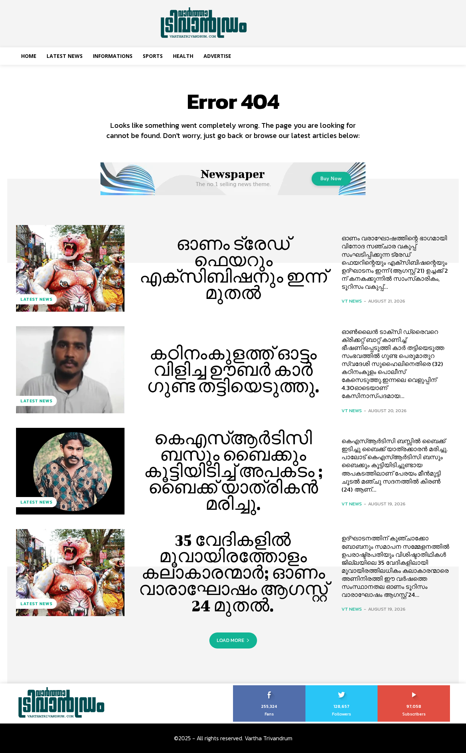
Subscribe (414, 688)
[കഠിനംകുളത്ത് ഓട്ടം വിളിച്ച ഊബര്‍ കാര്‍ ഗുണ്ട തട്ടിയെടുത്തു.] (70, 369)
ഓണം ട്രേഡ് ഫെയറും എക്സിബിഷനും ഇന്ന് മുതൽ (233, 268)
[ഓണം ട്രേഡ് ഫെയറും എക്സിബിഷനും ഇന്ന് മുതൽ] (70, 268)
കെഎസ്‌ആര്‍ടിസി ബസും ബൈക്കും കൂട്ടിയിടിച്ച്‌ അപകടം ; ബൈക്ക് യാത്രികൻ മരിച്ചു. (233, 471)
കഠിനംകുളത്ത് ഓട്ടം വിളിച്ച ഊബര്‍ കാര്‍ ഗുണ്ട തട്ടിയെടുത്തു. (233, 369)
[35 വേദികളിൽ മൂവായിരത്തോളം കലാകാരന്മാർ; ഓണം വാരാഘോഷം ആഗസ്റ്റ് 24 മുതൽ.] (70, 572)
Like (269, 688)
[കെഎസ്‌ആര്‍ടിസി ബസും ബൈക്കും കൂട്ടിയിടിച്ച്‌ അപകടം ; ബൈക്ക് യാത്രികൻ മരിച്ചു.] (70, 471)
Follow (342, 688)
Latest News (36, 299)
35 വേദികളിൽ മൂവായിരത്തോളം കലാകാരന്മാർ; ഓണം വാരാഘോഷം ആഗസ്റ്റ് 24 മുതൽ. (233, 572)
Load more (230, 640)
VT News (351, 300)
